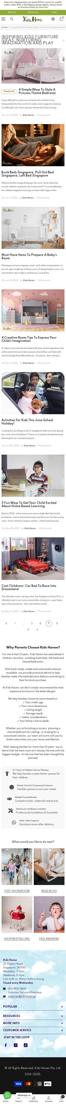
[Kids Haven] (17, 866)
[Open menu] (3, 19)
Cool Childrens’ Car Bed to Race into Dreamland (29, 588)
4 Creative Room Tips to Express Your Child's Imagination (29, 339)
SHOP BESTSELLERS (17, 939)
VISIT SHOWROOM (17, 891)
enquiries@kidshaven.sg (22, 996)
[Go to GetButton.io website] (7, 1101)
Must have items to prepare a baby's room (29, 257)
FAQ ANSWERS (49, 939)
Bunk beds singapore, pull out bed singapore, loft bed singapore (28, 174)
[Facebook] (6, 1045)
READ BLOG (49, 891)
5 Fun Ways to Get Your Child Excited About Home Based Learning (29, 505)
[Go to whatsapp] (7, 1095)
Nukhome (33, 12)
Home (5, 27)
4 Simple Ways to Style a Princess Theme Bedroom (29, 91)
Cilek (54, 12)
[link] (33, 774)
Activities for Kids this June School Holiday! (27, 422)
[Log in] (53, 19)
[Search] (12, 19)
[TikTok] (25, 1045)
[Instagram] (15, 1045)
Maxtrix (12, 12)
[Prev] (6, 623)
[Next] (37, 629)
